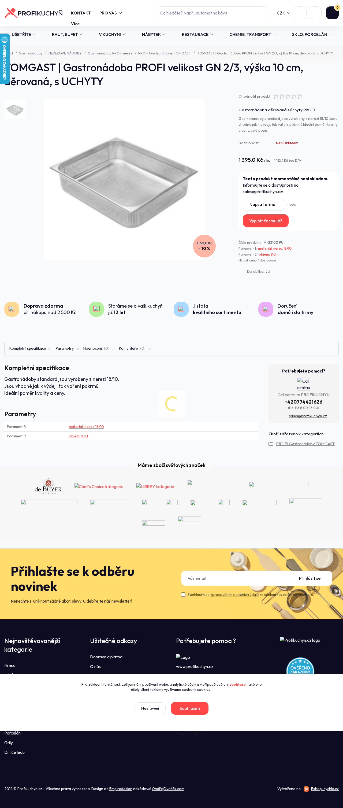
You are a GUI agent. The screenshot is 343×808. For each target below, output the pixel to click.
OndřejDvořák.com (168, 788)
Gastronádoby (31, 53)
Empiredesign (120, 788)
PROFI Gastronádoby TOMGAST (164, 53)
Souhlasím (190, 708)
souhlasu (237, 684)
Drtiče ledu (14, 752)
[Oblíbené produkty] (300, 12)
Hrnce (10, 665)
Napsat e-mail (263, 204)
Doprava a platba (106, 656)
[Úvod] (33, 13)
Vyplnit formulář (265, 220)
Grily (8, 742)
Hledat (261, 13)
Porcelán (12, 733)
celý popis (259, 130)
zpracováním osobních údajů (234, 594)
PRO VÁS (108, 13)
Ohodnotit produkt (254, 96)
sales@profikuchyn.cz (308, 415)
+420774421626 (303, 402)
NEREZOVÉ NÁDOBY (65, 53)
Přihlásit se (309, 578)
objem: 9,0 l (268, 254)
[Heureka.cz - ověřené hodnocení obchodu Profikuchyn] (300, 670)
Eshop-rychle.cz (325, 788)
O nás (95, 666)
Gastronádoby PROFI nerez (110, 53)
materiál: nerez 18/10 (275, 248)
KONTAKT (81, 13)
